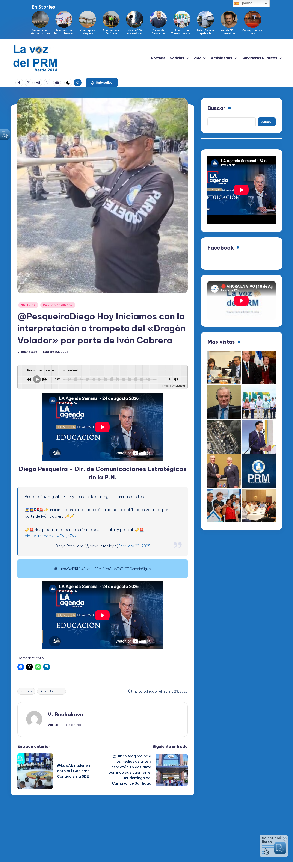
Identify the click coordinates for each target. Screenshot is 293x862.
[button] (102, 82)
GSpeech (180, 385)
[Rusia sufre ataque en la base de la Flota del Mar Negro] (224, 437)
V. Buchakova (65, 714)
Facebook (220, 247)
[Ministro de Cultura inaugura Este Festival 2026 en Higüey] (259, 437)
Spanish (245, 3)
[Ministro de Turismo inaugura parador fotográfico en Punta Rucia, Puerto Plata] (259, 402)
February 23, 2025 (134, 546)
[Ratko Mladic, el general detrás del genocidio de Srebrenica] (224, 402)
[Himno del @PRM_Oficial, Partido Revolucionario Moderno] (259, 471)
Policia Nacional (51, 691)
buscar (266, 121)
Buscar (216, 108)
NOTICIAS (28, 305)
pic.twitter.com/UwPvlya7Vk (51, 536)
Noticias (26, 691)
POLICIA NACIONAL (58, 305)
